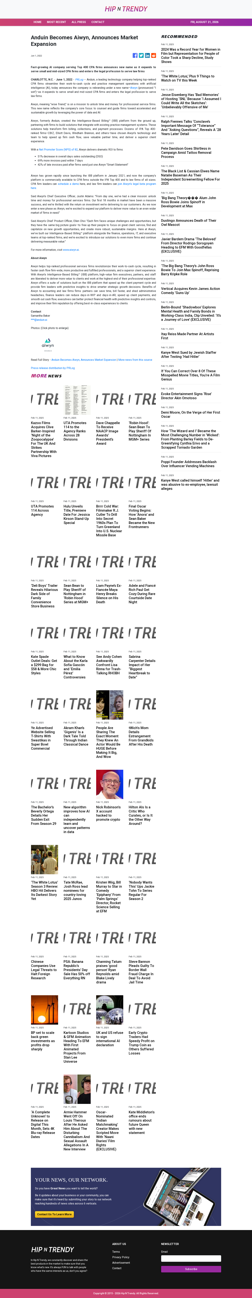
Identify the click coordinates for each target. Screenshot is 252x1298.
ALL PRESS (79, 22)
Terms (116, 1251)
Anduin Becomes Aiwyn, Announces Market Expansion (83, 359)
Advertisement (121, 1262)
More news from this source (135, 359)
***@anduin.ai (39, 319)
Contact (116, 1268)
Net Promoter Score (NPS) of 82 (58, 149)
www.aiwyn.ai (71, 249)
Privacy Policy (120, 1257)
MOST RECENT (56, 22)
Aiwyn (133, 87)
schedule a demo (68, 184)
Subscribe (191, 1269)
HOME (37, 22)
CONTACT (98, 22)
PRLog (79, 79)
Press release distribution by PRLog (53, 368)
